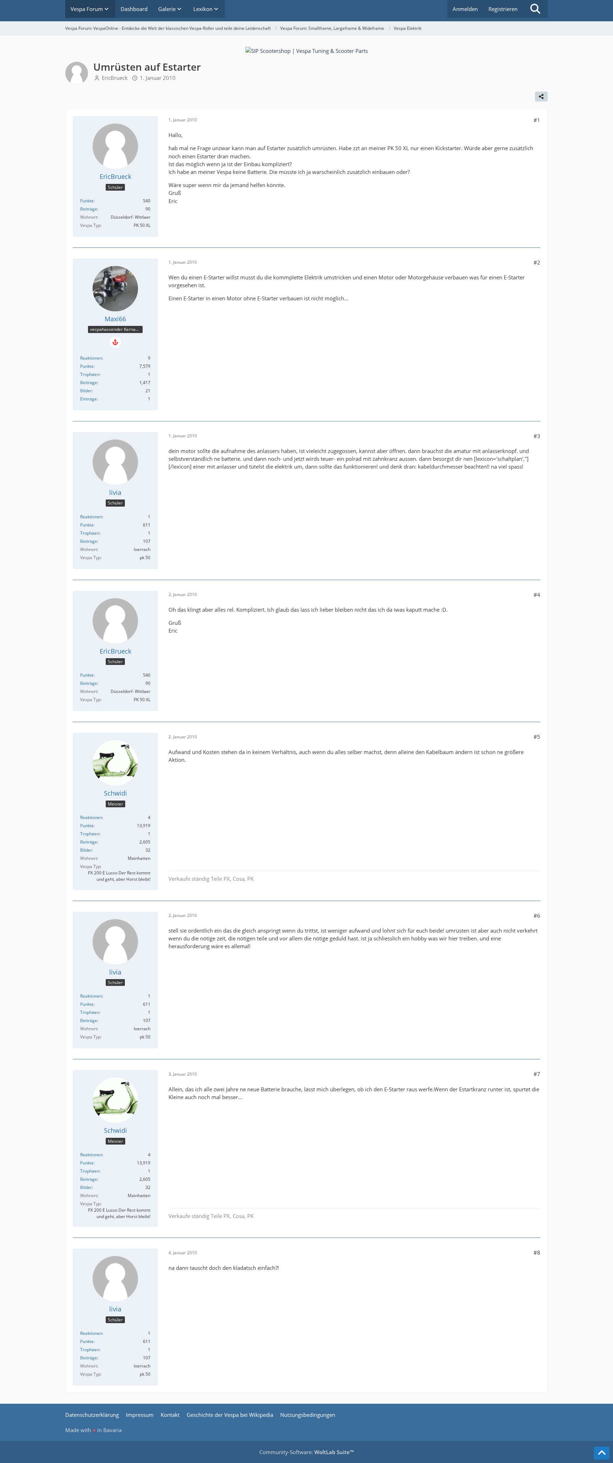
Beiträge (88, 209)
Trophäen (89, 374)
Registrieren (503, 8)
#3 (537, 436)
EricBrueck (115, 77)
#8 (537, 1252)
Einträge (88, 399)
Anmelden (465, 8)
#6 (537, 915)
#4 (537, 594)
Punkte (87, 201)
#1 (537, 120)
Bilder (86, 391)
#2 (537, 262)
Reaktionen (91, 358)
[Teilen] (541, 97)
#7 (537, 1073)
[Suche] (535, 9)
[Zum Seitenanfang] (601, 1453)
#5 (537, 736)
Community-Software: (306, 1452)
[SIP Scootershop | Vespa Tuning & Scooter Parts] (306, 50)
